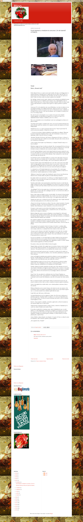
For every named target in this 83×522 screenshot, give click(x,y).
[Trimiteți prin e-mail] (44, 327)
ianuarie (17, 494)
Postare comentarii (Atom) (41, 361)
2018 (16, 500)
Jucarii (46, 474)
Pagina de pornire (50, 358)
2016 (16, 504)
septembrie (18, 489)
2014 (16, 508)
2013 (16, 509)
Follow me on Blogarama (18, 366)
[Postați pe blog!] (45, 327)
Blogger (51, 513)
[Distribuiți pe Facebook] (47, 327)
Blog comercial (20, 10)
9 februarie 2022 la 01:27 (41, 334)
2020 (16, 497)
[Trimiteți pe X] (46, 327)
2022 (16, 478)
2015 (16, 506)
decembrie (18, 482)
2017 (16, 502)
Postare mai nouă (34, 358)
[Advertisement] (41, 460)
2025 (16, 473)
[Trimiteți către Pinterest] (49, 327)
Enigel (46, 473)
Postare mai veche (65, 358)
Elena (35, 334)
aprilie (17, 493)
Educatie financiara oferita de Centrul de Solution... (25, 485)
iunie (17, 491)
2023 (16, 476)
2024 (16, 475)
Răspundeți (36, 338)
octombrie (18, 487)
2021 (16, 480)
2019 (16, 499)
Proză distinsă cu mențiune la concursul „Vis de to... (25, 483)
